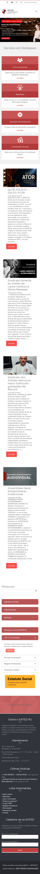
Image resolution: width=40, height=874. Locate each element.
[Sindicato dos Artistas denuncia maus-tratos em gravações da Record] (20, 365)
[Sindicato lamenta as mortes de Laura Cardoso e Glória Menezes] (20, 268)
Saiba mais (10, 650)
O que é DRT (7, 803)
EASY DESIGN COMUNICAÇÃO (27, 868)
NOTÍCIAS (7, 618)
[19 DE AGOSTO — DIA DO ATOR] (20, 178)
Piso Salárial (7, 808)
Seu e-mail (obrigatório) (10, 841)
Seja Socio (6, 796)
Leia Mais (20, 78)
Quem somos (7, 794)
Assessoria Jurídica (9, 810)
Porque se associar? (10, 801)
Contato (5, 812)
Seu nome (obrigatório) (10, 834)
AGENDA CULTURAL (11, 602)
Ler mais (11, 246)
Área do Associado (30, 2)
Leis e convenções (9, 799)
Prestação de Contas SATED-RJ (15, 630)
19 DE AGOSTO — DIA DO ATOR (14, 774)
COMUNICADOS (10, 610)
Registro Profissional (10, 806)
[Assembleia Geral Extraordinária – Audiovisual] (20, 476)
